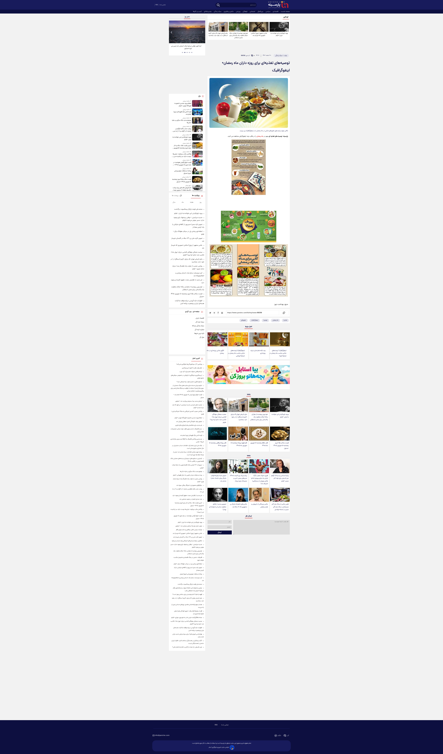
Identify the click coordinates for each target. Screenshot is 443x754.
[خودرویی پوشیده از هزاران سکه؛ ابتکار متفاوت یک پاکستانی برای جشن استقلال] (238, 27)
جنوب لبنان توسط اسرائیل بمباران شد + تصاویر (188, 526)
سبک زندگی (218, 11)
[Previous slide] (171, 32)
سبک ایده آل (200, 322)
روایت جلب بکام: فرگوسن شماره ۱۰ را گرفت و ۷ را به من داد (182, 130)
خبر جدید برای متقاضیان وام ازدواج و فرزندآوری (188, 425)
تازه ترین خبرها (199, 333)
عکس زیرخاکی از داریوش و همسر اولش (259, 505)
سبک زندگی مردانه (198, 326)
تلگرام (279, 735)
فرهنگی (245, 11)
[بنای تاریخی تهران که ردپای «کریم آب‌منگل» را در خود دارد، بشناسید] (218, 27)
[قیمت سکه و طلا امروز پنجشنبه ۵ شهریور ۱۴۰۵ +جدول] (280, 434)
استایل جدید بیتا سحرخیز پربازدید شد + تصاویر (188, 401)
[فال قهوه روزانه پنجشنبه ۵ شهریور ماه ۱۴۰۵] (238, 434)
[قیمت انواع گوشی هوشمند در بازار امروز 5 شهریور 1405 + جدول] (197, 162)
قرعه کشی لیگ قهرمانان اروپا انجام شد (182, 113)
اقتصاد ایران (200, 318)
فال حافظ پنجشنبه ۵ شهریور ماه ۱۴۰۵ (259, 444)
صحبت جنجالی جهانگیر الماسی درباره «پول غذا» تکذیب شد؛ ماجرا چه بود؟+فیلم (218, 418)
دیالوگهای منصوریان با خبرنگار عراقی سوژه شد (189, 485)
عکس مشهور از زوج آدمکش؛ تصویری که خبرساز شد (259, 34)
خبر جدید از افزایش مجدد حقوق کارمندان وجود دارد (187, 495)
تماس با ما (163, 5)
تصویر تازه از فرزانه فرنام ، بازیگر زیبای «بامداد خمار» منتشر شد (218, 478)
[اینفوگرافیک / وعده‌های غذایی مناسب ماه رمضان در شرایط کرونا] (280, 339)
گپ (288, 735)
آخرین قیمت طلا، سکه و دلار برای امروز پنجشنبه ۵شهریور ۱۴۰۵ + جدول (182, 146)
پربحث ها (175, 195)
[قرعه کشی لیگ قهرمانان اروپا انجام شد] (197, 112)
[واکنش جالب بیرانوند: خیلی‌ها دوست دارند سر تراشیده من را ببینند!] (197, 154)
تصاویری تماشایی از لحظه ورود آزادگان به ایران (187, 46)
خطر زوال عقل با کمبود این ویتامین (192, 368)
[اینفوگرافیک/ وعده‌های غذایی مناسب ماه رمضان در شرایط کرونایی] (238, 339)
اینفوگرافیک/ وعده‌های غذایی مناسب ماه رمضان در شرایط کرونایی (236, 353)
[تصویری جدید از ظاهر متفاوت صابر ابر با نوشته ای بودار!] (217, 495)
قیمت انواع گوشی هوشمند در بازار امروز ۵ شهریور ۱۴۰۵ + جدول (182, 163)
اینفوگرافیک (254, 320)
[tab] (191, 52)
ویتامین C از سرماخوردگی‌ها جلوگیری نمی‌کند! (189, 364)
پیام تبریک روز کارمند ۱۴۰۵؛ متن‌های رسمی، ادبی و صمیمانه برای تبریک (238, 478)
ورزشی (238, 11)
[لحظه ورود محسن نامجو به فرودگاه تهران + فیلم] (197, 103)
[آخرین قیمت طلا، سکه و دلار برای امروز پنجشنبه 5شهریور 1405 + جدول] (197, 145)
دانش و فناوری (229, 11)
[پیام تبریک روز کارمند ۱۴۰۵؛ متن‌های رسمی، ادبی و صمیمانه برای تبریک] (238, 466)
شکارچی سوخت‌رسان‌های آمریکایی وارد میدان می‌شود (187, 541)
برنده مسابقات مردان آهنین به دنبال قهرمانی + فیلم (187, 475)
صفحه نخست (285, 11)
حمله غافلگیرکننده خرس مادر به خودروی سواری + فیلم (186, 617)
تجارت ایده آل (199, 329)
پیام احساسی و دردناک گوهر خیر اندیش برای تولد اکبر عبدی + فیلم (280, 478)
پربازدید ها (195, 195)
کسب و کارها (197, 11)
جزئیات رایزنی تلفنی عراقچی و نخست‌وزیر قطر (189, 530)
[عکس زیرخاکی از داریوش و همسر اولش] (259, 495)
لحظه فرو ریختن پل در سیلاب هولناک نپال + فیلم (188, 564)
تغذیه (285, 320)
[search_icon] (218, 5)
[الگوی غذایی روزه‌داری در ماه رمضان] (217, 339)
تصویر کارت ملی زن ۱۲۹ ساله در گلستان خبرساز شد (187, 537)
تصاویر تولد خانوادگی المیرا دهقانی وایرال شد (189, 422)
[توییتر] (210, 312)
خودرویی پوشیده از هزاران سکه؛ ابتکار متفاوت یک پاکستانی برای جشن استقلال (238, 35)
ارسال (220, 532)
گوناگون (285, 17)
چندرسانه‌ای (208, 11)
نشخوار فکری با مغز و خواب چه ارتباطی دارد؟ (189, 382)
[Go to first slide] (202, 32)
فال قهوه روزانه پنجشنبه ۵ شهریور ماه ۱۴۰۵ (239, 444)
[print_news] (222, 312)
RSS (157, 5)
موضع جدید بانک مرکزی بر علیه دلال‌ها (181, 121)
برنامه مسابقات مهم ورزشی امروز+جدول (182, 172)
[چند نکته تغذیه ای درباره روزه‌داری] (259, 339)
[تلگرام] (214, 312)
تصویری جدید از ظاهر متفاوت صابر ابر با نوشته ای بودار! (217, 507)
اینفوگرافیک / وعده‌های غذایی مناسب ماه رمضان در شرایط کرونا (277, 353)
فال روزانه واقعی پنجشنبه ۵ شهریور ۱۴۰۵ (217, 444)
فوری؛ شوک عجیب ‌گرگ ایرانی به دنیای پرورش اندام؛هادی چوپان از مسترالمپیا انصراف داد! (259, 479)
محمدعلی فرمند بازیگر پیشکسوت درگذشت (188, 209)
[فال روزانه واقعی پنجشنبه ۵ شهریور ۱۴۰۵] (217, 434)
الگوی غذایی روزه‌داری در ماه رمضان (215, 352)
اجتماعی (253, 11)
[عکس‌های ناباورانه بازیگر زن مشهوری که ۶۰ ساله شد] (238, 495)
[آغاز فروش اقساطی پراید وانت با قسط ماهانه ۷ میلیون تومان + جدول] (197, 187)
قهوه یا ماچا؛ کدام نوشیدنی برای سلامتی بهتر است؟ (187, 594)
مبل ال (202, 337)
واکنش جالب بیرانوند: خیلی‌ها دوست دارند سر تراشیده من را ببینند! (182, 155)
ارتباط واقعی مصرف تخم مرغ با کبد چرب (191, 372)
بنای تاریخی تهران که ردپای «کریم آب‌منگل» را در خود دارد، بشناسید (218, 34)
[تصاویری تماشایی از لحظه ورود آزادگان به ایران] (187, 32)
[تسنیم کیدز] (249, 375)
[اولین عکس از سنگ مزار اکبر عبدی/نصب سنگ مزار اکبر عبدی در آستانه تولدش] (280, 495)
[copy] (283, 312)
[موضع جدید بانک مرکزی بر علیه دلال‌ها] (197, 120)
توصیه (265, 320)
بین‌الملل (260, 11)
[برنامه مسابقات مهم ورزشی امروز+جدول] (197, 171)
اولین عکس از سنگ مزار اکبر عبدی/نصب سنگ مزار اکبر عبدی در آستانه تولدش (280, 507)
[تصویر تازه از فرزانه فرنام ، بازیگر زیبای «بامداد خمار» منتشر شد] (217, 466)
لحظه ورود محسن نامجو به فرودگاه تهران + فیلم (182, 104)
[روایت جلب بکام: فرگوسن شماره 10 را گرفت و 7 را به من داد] (197, 128)
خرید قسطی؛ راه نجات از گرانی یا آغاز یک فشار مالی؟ (187, 647)
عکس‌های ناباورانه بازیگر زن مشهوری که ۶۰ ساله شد (238, 505)
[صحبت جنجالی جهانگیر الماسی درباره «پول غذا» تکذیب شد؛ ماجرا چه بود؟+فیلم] (217, 405)
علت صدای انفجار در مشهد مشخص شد (190, 499)
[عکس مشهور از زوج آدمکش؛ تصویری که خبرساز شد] (258, 27)
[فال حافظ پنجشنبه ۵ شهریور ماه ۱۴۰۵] (259, 434)
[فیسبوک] (218, 312)
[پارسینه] (277, 5)
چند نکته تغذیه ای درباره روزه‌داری (258, 352)
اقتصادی (276, 11)
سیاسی (268, 11)
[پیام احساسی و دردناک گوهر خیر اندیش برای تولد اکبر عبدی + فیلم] (280, 466)
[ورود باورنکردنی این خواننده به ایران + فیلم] (279, 27)
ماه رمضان (260, 136)
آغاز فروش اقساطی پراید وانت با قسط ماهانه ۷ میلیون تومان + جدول (181, 189)
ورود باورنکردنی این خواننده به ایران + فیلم (279, 34)
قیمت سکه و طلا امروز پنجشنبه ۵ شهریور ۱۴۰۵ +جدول (281, 446)
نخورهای (243, 320)
